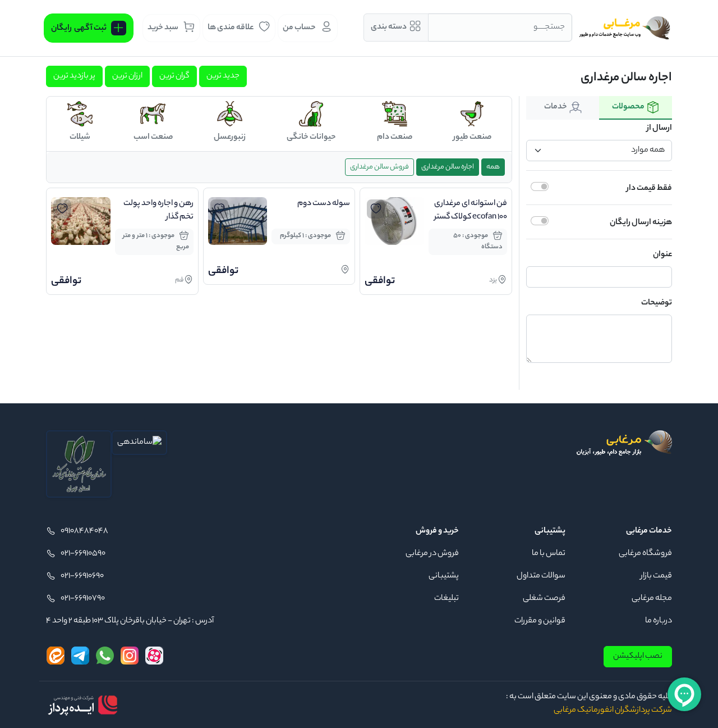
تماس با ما (548, 554)
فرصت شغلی (544, 599)
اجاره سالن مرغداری (447, 167)
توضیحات (656, 303)
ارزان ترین (127, 76)
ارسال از (659, 128)
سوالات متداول (541, 576)
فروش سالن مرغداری (379, 167)
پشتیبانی (444, 576)
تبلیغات (446, 599)
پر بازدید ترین (74, 76)
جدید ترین (223, 76)
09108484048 (84, 531)
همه (493, 167)
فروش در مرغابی (432, 554)
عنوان (662, 255)
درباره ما (658, 621)
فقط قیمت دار (649, 188)
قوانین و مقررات (539, 621)
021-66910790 (83, 599)
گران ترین (174, 76)
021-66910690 (82, 576)
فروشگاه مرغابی (645, 554)
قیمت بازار (656, 576)
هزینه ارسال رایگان (641, 223)
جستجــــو (549, 27)
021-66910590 (83, 554)
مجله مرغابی (652, 599)
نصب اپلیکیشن (637, 656)
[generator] (82, 705)
